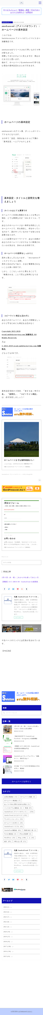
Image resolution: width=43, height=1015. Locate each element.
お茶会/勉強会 (10, 797)
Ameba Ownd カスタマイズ (15, 815)
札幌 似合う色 (30, 830)
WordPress (9, 837)
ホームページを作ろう (21, 781)
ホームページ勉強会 (12, 800)
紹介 (7, 841)
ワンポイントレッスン (13, 819)
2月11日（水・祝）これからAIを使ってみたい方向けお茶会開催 (21, 577)
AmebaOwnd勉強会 (12, 830)
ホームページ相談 (27, 797)
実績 (28, 808)
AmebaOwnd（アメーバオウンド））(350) (14, 474)
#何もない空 (20, 841)
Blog (22, 837)
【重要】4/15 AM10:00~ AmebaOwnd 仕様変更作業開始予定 (21, 582)
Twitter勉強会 (10, 834)
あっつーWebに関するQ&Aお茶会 (17, 804)
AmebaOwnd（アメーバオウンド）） (7, 22)
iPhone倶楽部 (25, 834)
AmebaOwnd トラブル (13, 826)
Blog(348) (30, 474)
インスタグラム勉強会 (13, 808)
